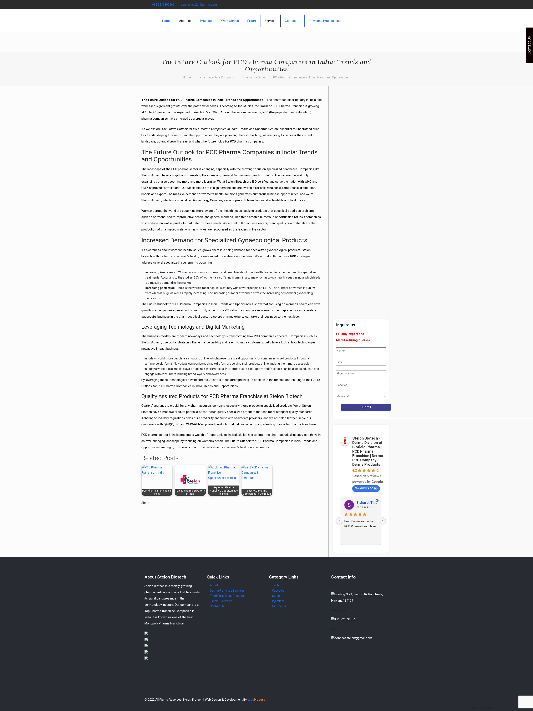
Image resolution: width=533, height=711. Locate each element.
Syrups (276, 595)
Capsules (278, 590)
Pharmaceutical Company (217, 77)
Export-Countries (221, 601)
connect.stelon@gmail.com (199, 4)
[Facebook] (364, 4)
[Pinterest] (381, 4)
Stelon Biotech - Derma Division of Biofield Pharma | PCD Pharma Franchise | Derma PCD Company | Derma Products (367, 451)
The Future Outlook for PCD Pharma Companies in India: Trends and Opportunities (296, 77)
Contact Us (217, 606)
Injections (278, 601)
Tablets (277, 585)
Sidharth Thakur (366, 503)
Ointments (279, 606)
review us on (364, 488)
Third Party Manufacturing (227, 595)
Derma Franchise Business (227, 590)
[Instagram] (386, 4)
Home (187, 77)
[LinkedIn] (375, 4)
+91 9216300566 (163, 4)
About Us (216, 585)
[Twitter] (369, 4)
